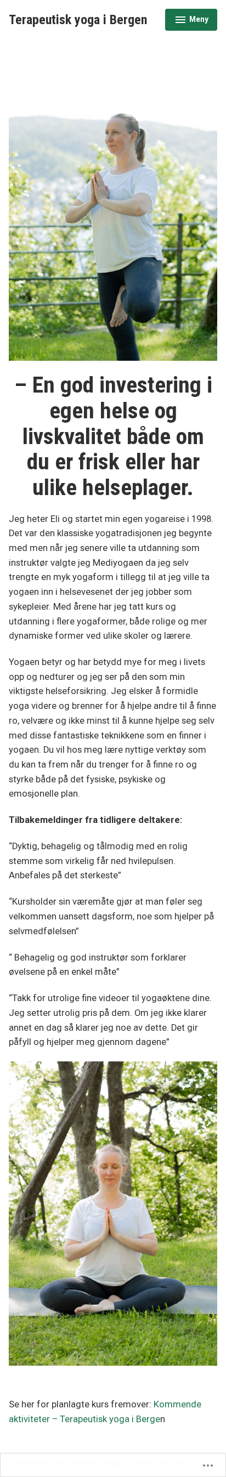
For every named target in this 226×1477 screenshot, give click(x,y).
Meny (191, 23)
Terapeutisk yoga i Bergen (78, 19)
